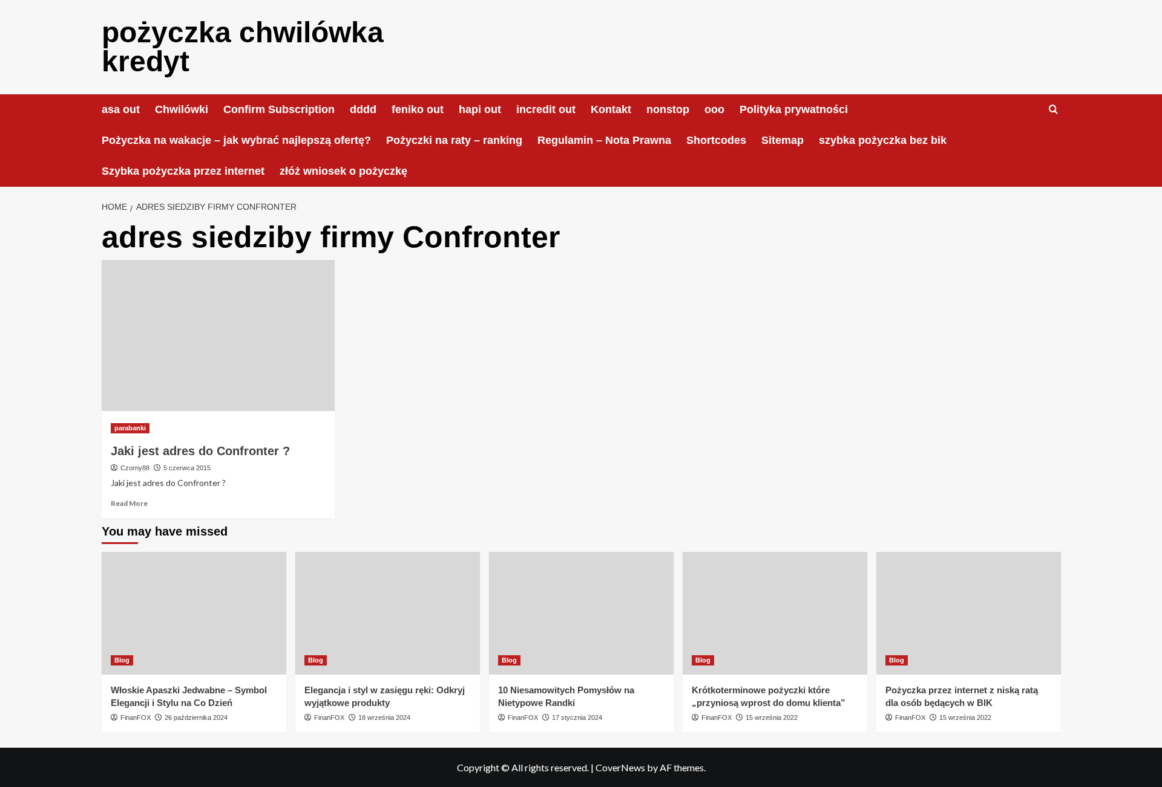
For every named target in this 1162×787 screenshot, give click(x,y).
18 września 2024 (384, 717)
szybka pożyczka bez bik (883, 140)
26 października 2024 (196, 717)
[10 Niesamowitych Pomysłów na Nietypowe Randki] (581, 613)
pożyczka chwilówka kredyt (243, 46)
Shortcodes (716, 140)
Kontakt (611, 109)
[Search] (1053, 109)
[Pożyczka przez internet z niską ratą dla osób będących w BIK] (968, 613)
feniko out (418, 109)
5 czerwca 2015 (187, 467)
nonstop (667, 109)
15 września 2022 (772, 717)
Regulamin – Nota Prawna (604, 140)
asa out (121, 109)
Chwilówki (181, 109)
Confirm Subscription (279, 109)
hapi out (480, 109)
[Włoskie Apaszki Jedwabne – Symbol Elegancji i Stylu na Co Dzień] (194, 613)
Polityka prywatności (794, 109)
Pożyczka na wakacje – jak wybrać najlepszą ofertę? (236, 140)
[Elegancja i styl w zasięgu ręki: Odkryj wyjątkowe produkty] (387, 613)
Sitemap (782, 140)
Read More (129, 503)
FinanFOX (135, 717)
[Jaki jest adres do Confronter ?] (218, 335)
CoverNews (620, 767)
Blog (122, 660)
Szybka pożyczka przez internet (183, 171)
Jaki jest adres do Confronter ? (200, 451)
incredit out (546, 109)
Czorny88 (134, 467)
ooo (714, 109)
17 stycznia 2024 (577, 717)
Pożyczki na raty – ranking (454, 140)
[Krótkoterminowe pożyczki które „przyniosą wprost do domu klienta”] (775, 613)
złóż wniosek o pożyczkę (343, 171)
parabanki (130, 428)
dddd (363, 109)
